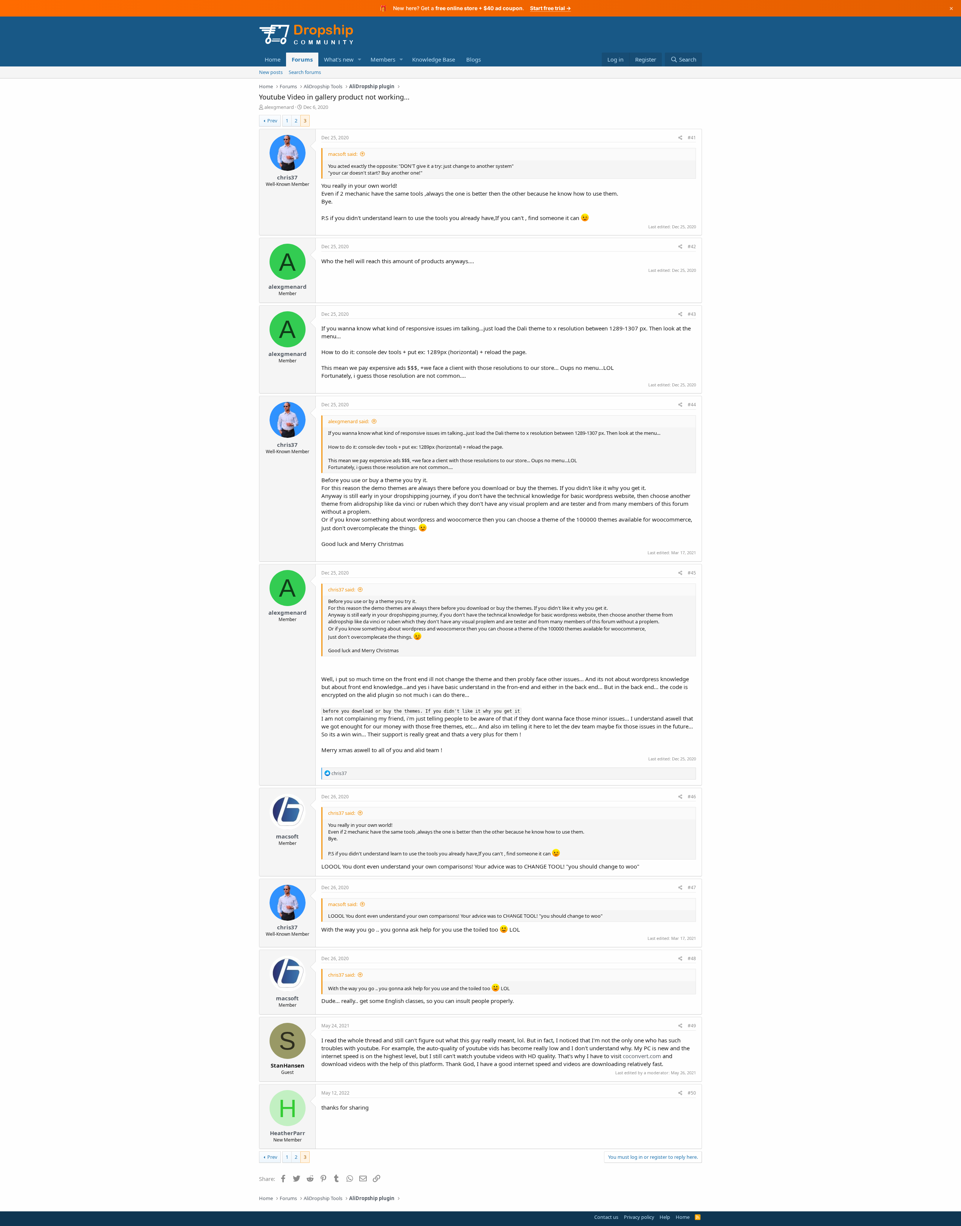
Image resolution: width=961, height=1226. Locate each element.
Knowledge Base (433, 59)
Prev (272, 120)
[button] (359, 59)
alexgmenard (279, 107)
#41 (692, 137)
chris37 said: (341, 589)
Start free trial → (550, 8)
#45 (692, 573)
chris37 (287, 177)
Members (383, 59)
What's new (339, 59)
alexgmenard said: (348, 421)
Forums (302, 59)
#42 (692, 246)
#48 (692, 958)
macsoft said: (342, 154)
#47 (692, 887)
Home (272, 59)
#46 (692, 796)
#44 (692, 404)
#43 (692, 314)
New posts (271, 72)
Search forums (305, 72)
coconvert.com (642, 1056)
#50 (692, 1093)
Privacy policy (639, 1217)
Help (665, 1217)
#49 (692, 1025)
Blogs (473, 59)
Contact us (606, 1217)
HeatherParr (287, 1133)
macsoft (287, 836)
